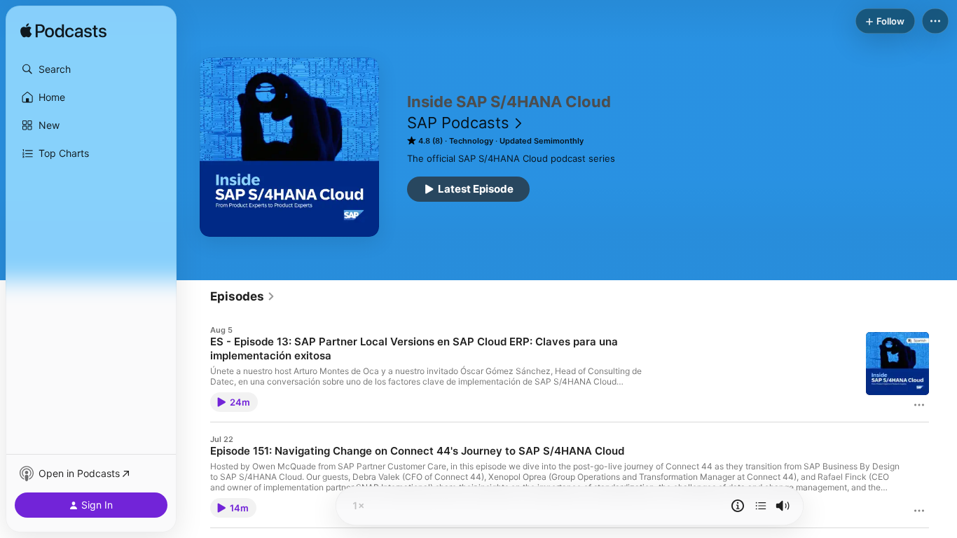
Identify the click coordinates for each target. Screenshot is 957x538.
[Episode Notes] (737, 506)
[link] (242, 296)
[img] (63, 32)
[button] (91, 69)
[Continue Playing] (760, 506)
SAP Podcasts (458, 122)
